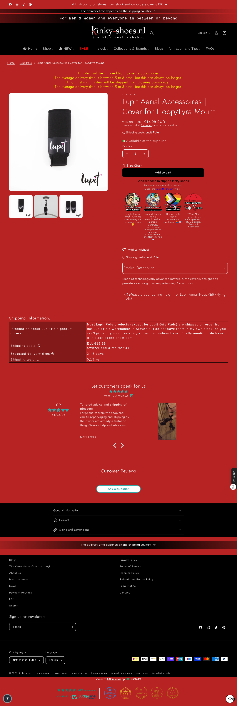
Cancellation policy (162, 673)
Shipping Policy (129, 573)
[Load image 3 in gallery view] (71, 206)
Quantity (127, 146)
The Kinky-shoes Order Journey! (29, 566)
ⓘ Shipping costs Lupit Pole (140, 132)
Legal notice (142, 673)
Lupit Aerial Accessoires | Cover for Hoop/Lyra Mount (70, 63)
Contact (125, 592)
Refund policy (42, 673)
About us (15, 573)
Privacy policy (60, 673)
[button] (152, 33)
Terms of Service (130, 566)
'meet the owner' (164, 188)
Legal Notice (128, 586)
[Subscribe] (72, 627)
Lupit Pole (26, 63)
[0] (230, 699)
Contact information (121, 673)
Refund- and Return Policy (136, 579)
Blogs (12, 560)
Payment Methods (20, 592)
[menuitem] (30, 48)
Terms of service (79, 673)
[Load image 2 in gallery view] (45, 206)
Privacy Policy (128, 560)
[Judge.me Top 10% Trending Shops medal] (172, 693)
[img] (118, 391)
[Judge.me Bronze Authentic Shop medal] (141, 693)
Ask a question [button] (118, 489)
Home (11, 63)
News (12, 586)
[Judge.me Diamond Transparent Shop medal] (110, 693)
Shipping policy (99, 673)
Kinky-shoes (25, 673)
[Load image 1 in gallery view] (20, 206)
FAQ (12, 599)
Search (13, 605)
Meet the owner (19, 579)
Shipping (146, 125)
